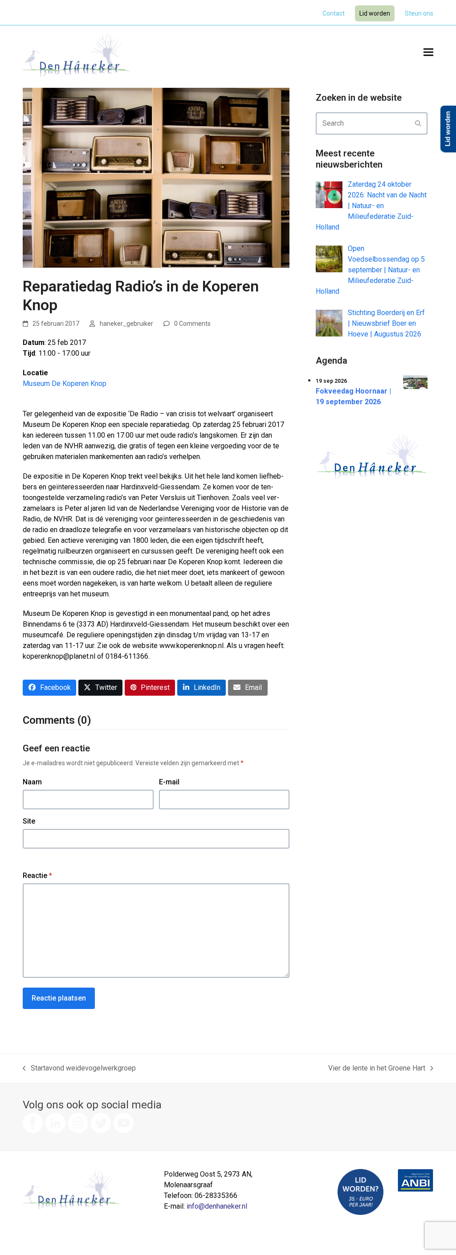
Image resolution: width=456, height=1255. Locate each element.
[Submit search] (418, 123)
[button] (428, 52)
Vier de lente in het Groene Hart (376, 1069)
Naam (32, 782)
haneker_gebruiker (126, 323)
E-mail (169, 782)
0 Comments (192, 323)
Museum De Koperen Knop (64, 383)
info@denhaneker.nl (217, 1206)
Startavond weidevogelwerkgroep (79, 1069)
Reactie (37, 875)
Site (29, 821)
